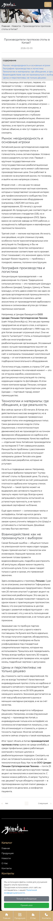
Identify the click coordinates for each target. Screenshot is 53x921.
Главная (6, 26)
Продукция (19, 916)
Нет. (6, 803)
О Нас (33, 916)
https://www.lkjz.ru (17, 321)
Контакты (46, 916)
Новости (16, 26)
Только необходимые (26, 899)
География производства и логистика (23, 68)
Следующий (43, 803)
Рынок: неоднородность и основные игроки (26, 65)
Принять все (26, 905)
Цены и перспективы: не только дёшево (24, 78)
